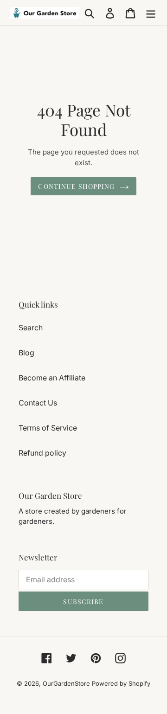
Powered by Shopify (121, 683)
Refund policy (42, 452)
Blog (26, 352)
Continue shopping (76, 186)
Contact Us (38, 402)
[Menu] (151, 12)
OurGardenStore (66, 683)
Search (31, 327)
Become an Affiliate (52, 377)
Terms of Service (48, 427)
